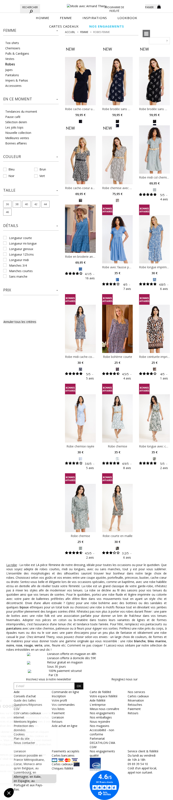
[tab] (31, 32)
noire (10, 645)
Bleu (11, 169)
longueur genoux (21, 249)
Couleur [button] (12, 156)
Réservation (136, 700)
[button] (31, 30)
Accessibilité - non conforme (102, 732)
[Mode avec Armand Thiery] (86, 4)
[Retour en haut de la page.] (158, 794)
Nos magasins (99, 726)
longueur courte (20, 238)
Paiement (134, 709)
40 (26, 204)
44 (45, 204)
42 (35, 204)
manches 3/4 (18, 265)
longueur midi (19, 260)
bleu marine (157, 641)
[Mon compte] (138, 6)
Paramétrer (26, 778)
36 (7, 204)
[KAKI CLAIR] (117, 200)
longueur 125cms (21, 254)
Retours (133, 713)
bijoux (24, 607)
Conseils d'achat (25, 696)
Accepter (70, 778)
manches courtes (21, 271)
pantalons (14, 628)
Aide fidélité (97, 700)
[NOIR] (117, 121)
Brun (42, 169)
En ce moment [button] (17, 98)
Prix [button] (7, 289)
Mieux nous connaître (104, 709)
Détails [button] (10, 225)
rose (19, 645)
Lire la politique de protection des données (32, 765)
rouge (28, 645)
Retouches (135, 705)
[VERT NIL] (154, 190)
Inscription (59, 696)
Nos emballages (101, 717)
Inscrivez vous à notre (48, 679)
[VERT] (80, 548)
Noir (11, 176)
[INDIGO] (154, 279)
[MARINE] (80, 121)
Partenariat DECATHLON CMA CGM (102, 742)
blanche (140, 641)
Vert (42, 176)
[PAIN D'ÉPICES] (154, 369)
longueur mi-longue (23, 243)
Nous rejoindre (100, 722)
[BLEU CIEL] (80, 458)
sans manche (18, 276)
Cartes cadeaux (138, 696)
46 (7, 212)
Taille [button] (9, 190)
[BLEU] (80, 269)
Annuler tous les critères (19, 322)
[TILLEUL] (154, 458)
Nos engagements (102, 713)
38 (16, 204)
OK (79, 686)
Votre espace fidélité (104, 696)
